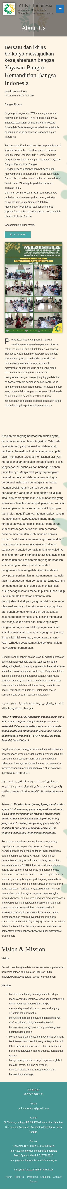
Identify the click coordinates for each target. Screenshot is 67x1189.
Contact (57, 1176)
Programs (32, 1176)
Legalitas (45, 1176)
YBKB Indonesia (35, 5)
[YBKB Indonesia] (9, 9)
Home (8, 1176)
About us (19, 1176)
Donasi (34, 1181)
